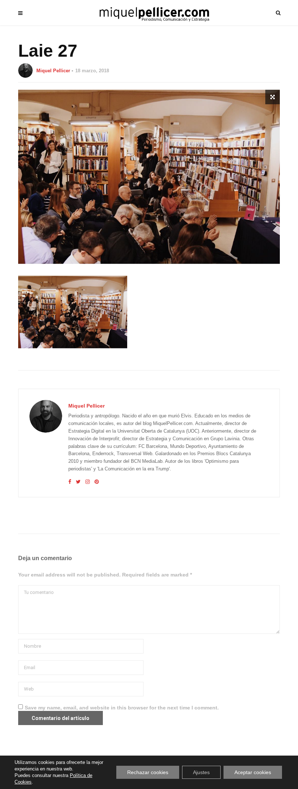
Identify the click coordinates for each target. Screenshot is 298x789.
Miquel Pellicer (53, 70)
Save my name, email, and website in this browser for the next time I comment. (122, 708)
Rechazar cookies (147, 772)
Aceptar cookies (252, 772)
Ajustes (201, 772)
